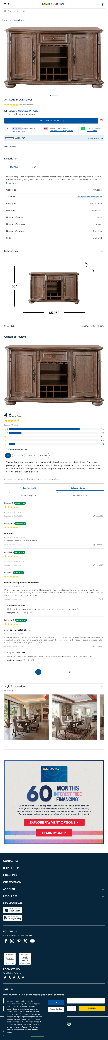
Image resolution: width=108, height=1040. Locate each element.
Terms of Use (27, 1027)
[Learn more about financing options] (54, 836)
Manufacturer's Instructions (89, 197)
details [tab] (14, 167)
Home (5, 20)
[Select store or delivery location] (9, 4)
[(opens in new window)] (5, 941)
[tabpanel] (54, 207)
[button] (54, 429)
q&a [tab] (34, 167)
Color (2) (43, 455)
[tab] (8, 455)
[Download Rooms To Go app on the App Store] (12, 910)
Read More (11, 183)
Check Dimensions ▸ (95, 138)
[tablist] (24, 167)
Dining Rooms (19, 20)
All (8, 455)
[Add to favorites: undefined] (101, 120)
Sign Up (92, 1008)
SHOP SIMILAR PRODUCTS (51, 121)
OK (56, 1003)
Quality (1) (18, 455)
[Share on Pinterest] (46, 698)
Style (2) (31, 455)
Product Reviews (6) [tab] (28, 488)
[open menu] (4, 4)
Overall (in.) (9, 326)
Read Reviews (28, 105)
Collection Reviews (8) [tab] (80, 488)
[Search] (4, 11)
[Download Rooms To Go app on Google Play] (12, 918)
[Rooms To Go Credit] (54, 794)
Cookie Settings (55, 1009)
